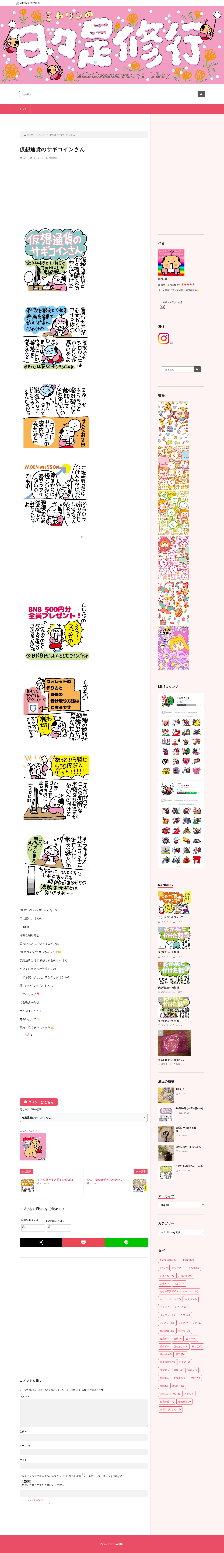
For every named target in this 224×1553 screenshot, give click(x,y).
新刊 (180, 1354)
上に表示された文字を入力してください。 (43, 1485)
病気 (192, 1370)
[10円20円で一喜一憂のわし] (166, 1115)
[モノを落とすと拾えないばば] (27, 1185)
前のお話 (43, 119)
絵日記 (178, 1385)
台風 (178, 1338)
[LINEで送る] (126, 1242)
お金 (164, 1283)
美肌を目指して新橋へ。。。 (173, 1059)
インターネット (170, 1299)
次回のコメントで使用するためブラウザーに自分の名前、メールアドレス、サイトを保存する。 (72, 1476)
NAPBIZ (119, 1544)
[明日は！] (166, 1095)
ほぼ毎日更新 (169, 1291)
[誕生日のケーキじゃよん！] (166, 1153)
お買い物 (185, 1275)
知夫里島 (180, 1377)
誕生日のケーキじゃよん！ (189, 1146)
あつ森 (194, 1267)
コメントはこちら (41, 1102)
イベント (190, 1291)
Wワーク (178, 1267)
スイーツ (181, 1307)
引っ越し (181, 1346)
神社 (195, 1377)
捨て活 (197, 1346)
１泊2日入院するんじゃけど (190, 1166)
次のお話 (126, 119)
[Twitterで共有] (41, 1242)
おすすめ (167, 1275)
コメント (24, 1396)
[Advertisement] (84, 187)
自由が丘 (167, 1401)
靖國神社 (184, 1401)
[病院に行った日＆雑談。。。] (166, 1134)
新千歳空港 (167, 1362)
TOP (85, 119)
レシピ (183, 1322)
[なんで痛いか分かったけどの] (140, 1185)
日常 (184, 1362)
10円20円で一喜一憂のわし (190, 1108)
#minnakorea (169, 1259)
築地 (164, 1385)
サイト (23, 1460)
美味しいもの (170, 1393)
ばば (179, 1283)
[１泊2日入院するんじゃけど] (166, 1172)
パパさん (167, 1322)
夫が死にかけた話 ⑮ (168, 987)
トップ (23, 108)
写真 (178, 1064)
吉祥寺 (191, 1338)
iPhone (188, 1259)
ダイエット (168, 1315)
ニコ (185, 1315)
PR (164, 1267)
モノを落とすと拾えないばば (55, 1179)
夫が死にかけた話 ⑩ (168, 1020)
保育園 (184, 1330)
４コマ (40, 158)
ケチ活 (191, 1299)
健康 (164, 1338)
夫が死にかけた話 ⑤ (168, 952)
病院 (164, 1377)
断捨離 (166, 1354)
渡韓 (178, 1370)
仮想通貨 (53, 158)
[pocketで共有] (83, 1242)
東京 (164, 1370)
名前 (23, 1431)
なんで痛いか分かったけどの (105, 1179)
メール (25, 1445)
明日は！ (180, 1089)
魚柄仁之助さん (170, 1409)
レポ (197, 1322)
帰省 (164, 1346)
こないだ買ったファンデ (170, 917)
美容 (189, 1393)
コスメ (165, 1307)
